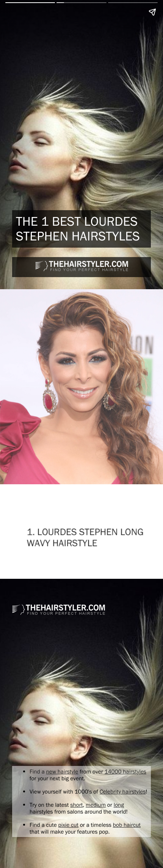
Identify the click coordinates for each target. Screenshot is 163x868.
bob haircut (127, 824)
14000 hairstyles (125, 771)
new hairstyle (62, 771)
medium (96, 804)
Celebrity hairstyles (123, 791)
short (76, 804)
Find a (38, 771)
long (119, 804)
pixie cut (68, 824)
